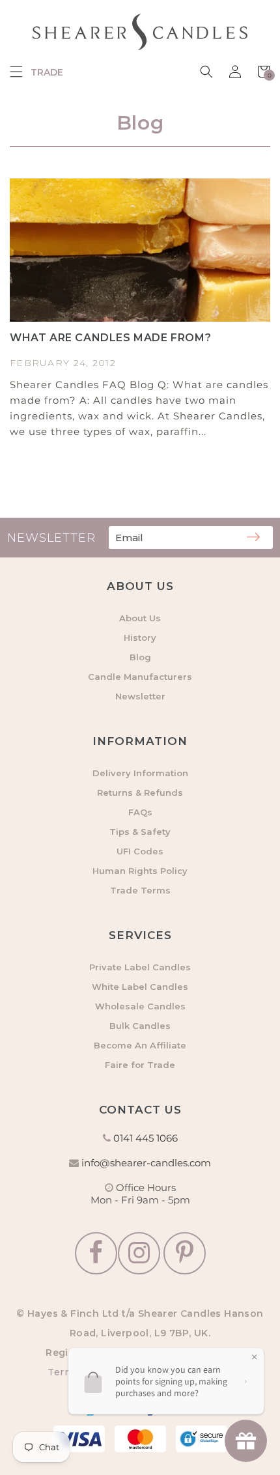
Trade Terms (140, 890)
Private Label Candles (140, 967)
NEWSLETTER (51, 538)
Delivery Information (140, 773)
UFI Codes (140, 851)
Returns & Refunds (140, 792)
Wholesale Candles (140, 1006)
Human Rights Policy (140, 870)
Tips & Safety (140, 831)
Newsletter (140, 696)
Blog (140, 657)
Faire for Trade (140, 1065)
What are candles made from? (110, 337)
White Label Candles (140, 986)
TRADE (47, 72)
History (140, 637)
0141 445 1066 (145, 1138)
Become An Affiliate (140, 1045)
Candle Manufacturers (140, 676)
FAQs (140, 812)
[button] (16, 71)
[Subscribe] (253, 538)
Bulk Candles (140, 1025)
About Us (140, 618)
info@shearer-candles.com (146, 1163)
